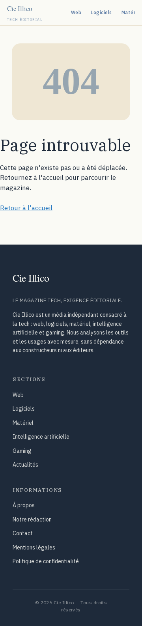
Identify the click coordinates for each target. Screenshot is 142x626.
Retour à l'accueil (26, 208)
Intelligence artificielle (41, 436)
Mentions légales (34, 547)
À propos (24, 505)
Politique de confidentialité (46, 561)
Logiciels (101, 12)
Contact (23, 533)
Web (76, 12)
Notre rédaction (32, 519)
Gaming (22, 450)
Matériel (23, 422)
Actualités (25, 464)
